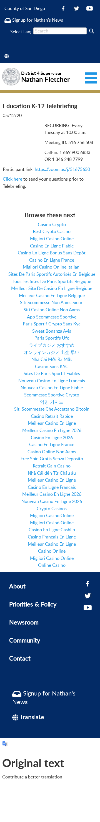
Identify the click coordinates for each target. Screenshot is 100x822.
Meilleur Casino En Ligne (52, 423)
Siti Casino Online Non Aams (52, 310)
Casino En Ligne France (51, 260)
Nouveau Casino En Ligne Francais (51, 381)
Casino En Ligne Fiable (52, 246)
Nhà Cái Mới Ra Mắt (51, 359)
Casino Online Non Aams (52, 452)
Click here (12, 179)
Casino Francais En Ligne (52, 537)
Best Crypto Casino (52, 231)
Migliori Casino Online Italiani (52, 267)
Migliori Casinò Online (52, 523)
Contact (20, 658)
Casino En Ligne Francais (52, 487)
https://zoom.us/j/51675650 (62, 169)
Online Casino (52, 565)
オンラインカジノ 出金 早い (51, 352)
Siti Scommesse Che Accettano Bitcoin (51, 409)
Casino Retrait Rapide (52, 416)
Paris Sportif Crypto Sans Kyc (52, 324)
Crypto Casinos (52, 508)
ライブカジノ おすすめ (51, 345)
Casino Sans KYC (51, 366)
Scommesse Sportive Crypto (51, 395)
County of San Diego (24, 8)
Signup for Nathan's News (37, 20)
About (17, 586)
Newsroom (24, 622)
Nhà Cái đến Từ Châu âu (52, 473)
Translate (31, 716)
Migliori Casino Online (52, 239)
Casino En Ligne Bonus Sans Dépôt (52, 253)
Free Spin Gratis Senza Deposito (52, 459)
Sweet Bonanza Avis (51, 331)
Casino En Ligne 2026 (52, 437)
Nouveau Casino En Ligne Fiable (52, 388)
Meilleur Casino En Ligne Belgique (52, 295)
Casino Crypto (52, 224)
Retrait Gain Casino (52, 466)
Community (24, 640)
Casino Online (52, 551)
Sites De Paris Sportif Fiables (52, 373)
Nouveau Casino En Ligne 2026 (51, 501)
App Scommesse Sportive (51, 317)
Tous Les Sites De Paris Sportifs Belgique (51, 281)
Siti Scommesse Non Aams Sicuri (52, 302)
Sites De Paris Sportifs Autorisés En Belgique (51, 274)
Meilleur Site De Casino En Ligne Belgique (51, 288)
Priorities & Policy (32, 604)
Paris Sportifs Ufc (51, 338)
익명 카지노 (51, 402)
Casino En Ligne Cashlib (52, 530)
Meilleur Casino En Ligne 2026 (51, 430)
